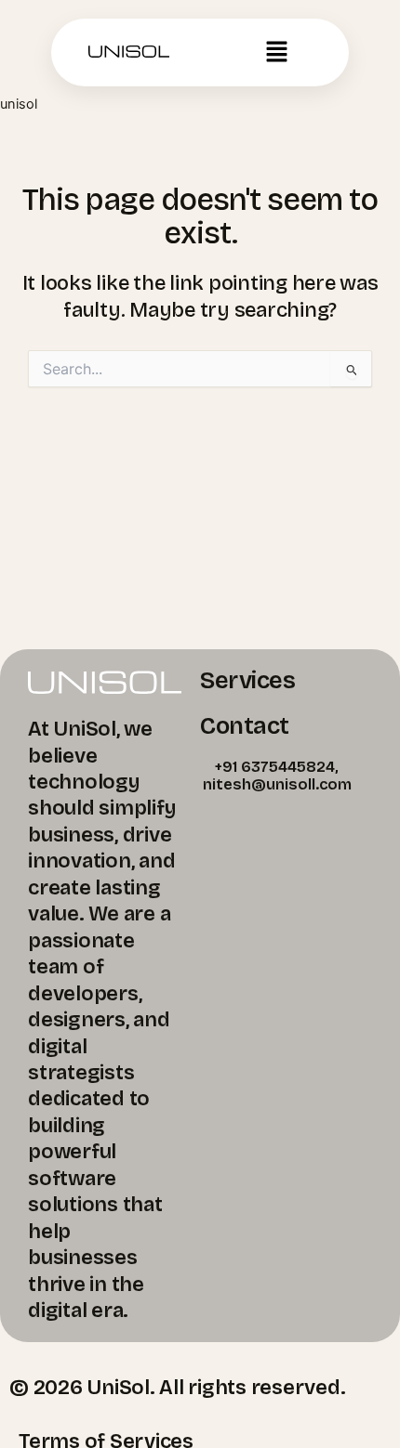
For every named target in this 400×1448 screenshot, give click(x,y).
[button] (276, 52)
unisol (18, 104)
